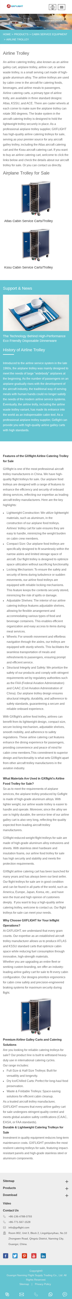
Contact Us (11, 1210)
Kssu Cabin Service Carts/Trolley (28, 267)
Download (10, 1195)
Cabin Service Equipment (49, 34)
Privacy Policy (43, 1284)
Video (7, 1203)
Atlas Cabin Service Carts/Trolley (28, 221)
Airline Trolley (17, 39)
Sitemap (8, 1181)
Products (21, 34)
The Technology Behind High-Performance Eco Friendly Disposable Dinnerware (34, 338)
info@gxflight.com (18, 1227)
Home (7, 34)
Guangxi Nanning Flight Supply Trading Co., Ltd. (35, 1275)
